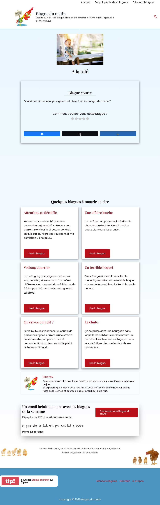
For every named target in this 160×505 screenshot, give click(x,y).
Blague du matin (51, 13)
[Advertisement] (80, 169)
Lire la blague (36, 253)
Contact (125, 481)
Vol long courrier (37, 267)
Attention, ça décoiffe (40, 212)
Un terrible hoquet (99, 267)
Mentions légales (106, 481)
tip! (10, 481)
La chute (91, 322)
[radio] (72, 119)
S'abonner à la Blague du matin (115, 412)
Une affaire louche (99, 212)
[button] (155, 17)
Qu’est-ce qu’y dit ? (38, 322)
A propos (138, 481)
